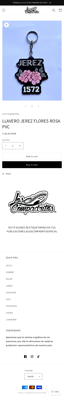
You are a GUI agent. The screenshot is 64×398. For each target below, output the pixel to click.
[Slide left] (25, 106)
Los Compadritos (28, 393)
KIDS (8, 299)
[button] (3, 10)
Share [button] (8, 173)
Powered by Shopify (40, 393)
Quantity (6, 140)
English (31, 376)
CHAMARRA (11, 319)
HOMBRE (10, 272)
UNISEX (9, 312)
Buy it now (32, 164)
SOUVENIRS (11, 306)
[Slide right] (38, 106)
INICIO (9, 265)
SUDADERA (11, 292)
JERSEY (9, 285)
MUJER (9, 279)
